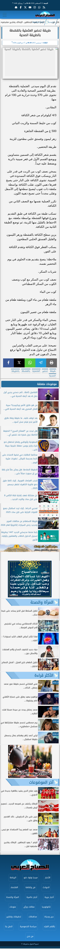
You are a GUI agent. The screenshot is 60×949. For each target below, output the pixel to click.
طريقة (53, 371)
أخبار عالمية (32, 897)
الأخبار (47, 878)
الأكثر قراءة (44, 675)
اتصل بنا (8, 926)
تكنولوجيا (46, 907)
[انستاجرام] (34, 7)
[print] (51, 362)
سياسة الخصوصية (28, 926)
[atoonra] (30, 548)
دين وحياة (49, 917)
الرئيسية (51, 22)
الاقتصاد (14, 887)
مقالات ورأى (29, 907)
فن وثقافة (30, 887)
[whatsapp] (30, 362)
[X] (19, 362)
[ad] (30, 596)
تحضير (45, 371)
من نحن (30, 936)
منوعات (12, 907)
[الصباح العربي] (45, 15)
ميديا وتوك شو (31, 878)
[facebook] (8, 362)
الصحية (52, 376)
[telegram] (40, 362)
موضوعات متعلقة (47, 384)
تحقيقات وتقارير (13, 917)
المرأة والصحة (38, 22)
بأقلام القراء (49, 926)
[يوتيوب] (30, 7)
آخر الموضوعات (41, 782)
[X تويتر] (25, 7)
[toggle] (4, 14)
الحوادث (46, 887)
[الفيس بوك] (20, 7)
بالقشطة (26, 371)
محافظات (33, 917)
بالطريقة (15, 371)
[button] (4, 579)
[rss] (44, 7)
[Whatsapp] (39, 7)
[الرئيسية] (16, 7)
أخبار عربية (49, 897)
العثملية (36, 371)
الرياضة (13, 878)
